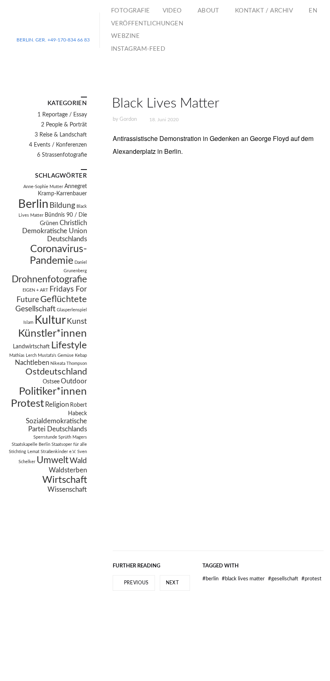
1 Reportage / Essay (62, 115)
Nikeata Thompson (68, 363)
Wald (78, 461)
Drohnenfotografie (49, 279)
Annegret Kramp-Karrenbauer (62, 190)
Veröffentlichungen (147, 24)
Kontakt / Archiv (264, 11)
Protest (311, 579)
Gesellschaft (283, 579)
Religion (57, 405)
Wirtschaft (64, 480)
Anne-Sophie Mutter (43, 186)
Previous (135, 582)
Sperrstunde (45, 437)
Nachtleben (32, 363)
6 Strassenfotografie (62, 155)
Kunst (77, 321)
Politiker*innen (53, 391)
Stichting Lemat (24, 451)
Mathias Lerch (23, 355)
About (208, 11)
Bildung (62, 205)
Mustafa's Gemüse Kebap (62, 355)
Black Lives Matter (244, 579)
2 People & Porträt (64, 125)
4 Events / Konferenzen (58, 145)
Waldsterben (68, 470)
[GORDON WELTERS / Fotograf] (53, 27)
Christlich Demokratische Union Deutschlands (54, 231)
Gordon (128, 119)
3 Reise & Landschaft (61, 135)
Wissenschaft (67, 489)
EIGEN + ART (35, 290)
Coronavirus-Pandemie (58, 255)
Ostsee (51, 382)
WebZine (125, 36)
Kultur (50, 320)
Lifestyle (69, 345)
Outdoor (74, 381)
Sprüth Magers (72, 437)
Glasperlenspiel (72, 310)
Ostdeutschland (56, 372)
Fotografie (130, 11)
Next (173, 582)
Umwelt (52, 460)
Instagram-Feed (138, 49)
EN (313, 11)
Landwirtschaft (31, 347)
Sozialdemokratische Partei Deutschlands (56, 425)
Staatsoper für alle (69, 444)
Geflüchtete (63, 299)
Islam (28, 322)
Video (172, 11)
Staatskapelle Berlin (31, 444)
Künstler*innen (52, 333)
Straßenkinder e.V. (58, 451)
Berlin (211, 579)
